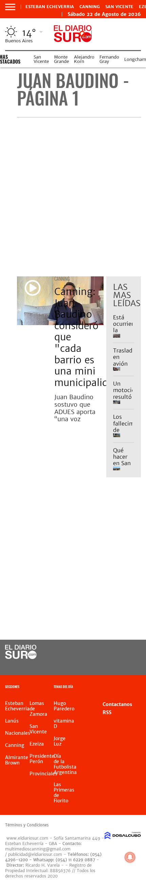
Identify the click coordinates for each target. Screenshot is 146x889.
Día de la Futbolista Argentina (65, 764)
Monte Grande (61, 59)
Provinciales (43, 774)
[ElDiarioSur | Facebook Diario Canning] (114, 652)
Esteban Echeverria (49, 7)
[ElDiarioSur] (21, 657)
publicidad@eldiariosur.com (35, 854)
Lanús (12, 721)
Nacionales (17, 733)
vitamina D (64, 723)
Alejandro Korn (84, 59)
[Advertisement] (73, 197)
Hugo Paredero (64, 706)
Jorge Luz (60, 741)
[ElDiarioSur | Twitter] (127, 652)
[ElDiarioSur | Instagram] (114, 665)
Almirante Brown (16, 760)
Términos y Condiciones (27, 825)
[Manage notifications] (130, 857)
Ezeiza (37, 744)
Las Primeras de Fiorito (64, 792)
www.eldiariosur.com (27, 838)
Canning (89, 7)
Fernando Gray (109, 59)
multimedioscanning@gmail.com (38, 848)
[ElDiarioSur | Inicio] (138, 687)
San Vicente (119, 7)
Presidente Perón (42, 759)
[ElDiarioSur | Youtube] (127, 665)
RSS (107, 712)
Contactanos (117, 704)
